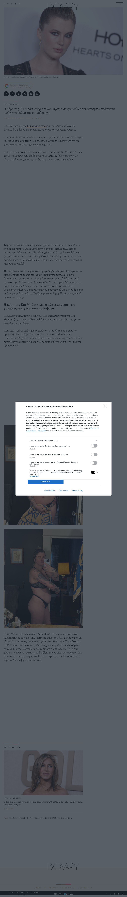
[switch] (94, 446)
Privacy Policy (77, 491)
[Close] (106, 406)
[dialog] (63, 448)
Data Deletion (49, 491)
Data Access (63, 491)
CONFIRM (45, 482)
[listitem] (63, 440)
